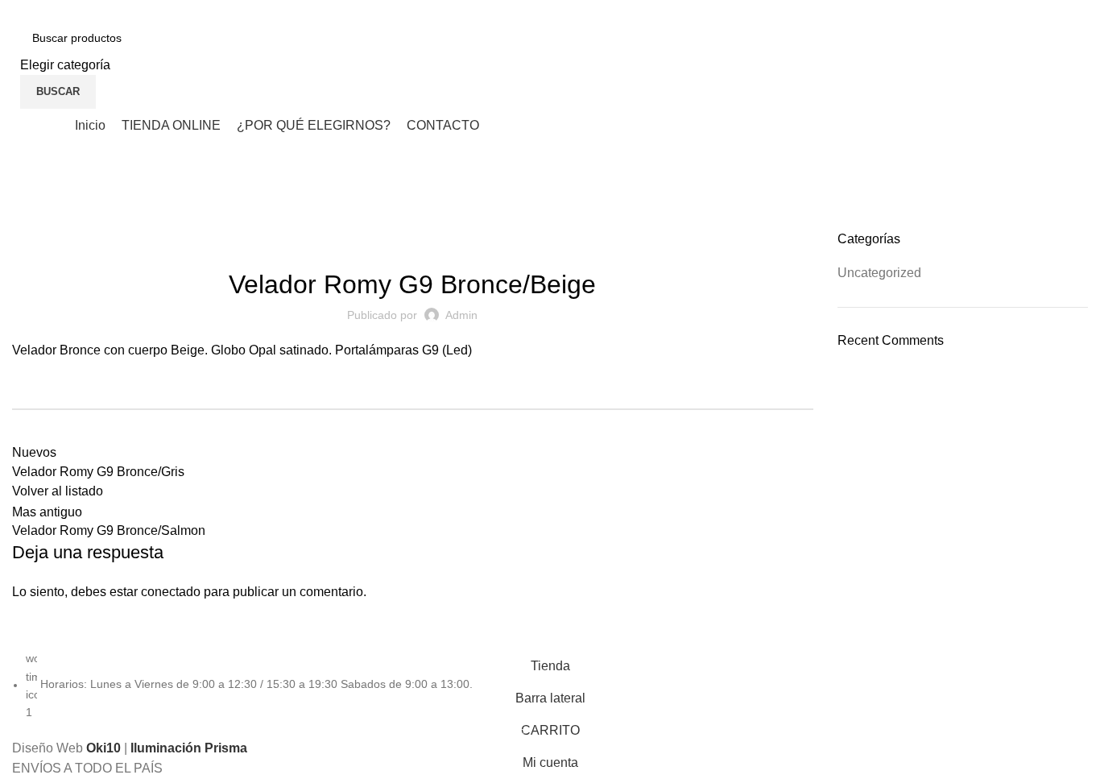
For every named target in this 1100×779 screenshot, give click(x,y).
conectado (171, 592)
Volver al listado (57, 491)
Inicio (25, 221)
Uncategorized (93, 221)
